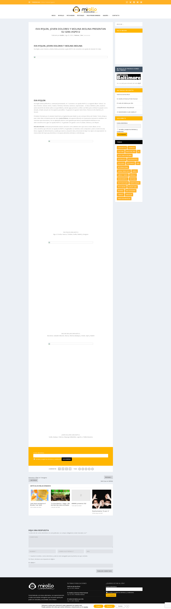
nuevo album (134, 183)
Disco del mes (130, 151)
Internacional (123, 167)
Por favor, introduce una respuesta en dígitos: (41, 559)
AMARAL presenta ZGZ (79, 503)
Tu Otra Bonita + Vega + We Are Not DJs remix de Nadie (60, 504)
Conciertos (122, 147)
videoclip (129, 194)
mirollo (62, 35)
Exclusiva (121, 163)
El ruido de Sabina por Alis (125, 103)
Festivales (80, 15)
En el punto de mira (125, 155)
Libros (134, 171)
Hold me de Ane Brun (123, 94)
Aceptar (98, 606)
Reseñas (120, 191)
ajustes (86, 607)
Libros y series (123, 175)
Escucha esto (132, 159)
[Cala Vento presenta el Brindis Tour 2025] (39, 495)
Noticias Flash (123, 183)
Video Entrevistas (124, 198)
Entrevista (122, 159)
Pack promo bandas (93, 15)
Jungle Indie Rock (124, 171)
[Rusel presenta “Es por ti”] (101, 499)
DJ (138, 151)
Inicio (53, 15)
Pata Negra (70, 15)
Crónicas (132, 147)
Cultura (121, 151)
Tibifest (120, 194)
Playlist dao (132, 187)
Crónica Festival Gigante (48, 2)
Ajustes (120, 606)
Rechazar (109, 606)
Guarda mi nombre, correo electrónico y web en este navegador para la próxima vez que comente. (59, 556)
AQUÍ (139, 83)
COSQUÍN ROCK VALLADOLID (125, 107)
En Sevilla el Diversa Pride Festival (127, 99)
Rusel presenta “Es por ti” (100, 511)
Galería (105, 15)
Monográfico (122, 179)
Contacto (115, 15)
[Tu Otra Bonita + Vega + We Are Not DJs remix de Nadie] (60, 495)
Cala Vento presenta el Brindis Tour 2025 (38, 504)
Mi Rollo (61, 15)
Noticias (76, 35)
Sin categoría (130, 191)
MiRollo (133, 175)
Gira (138, 163)
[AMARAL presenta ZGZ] (81, 495)
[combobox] (128, 24)
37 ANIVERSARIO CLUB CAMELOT (127, 112)
